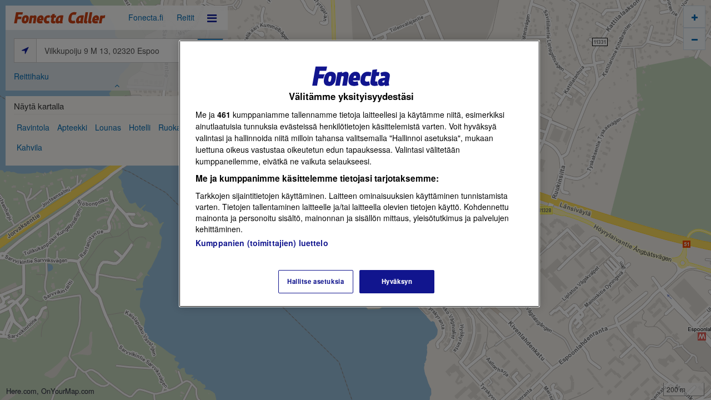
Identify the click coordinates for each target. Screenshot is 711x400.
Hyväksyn (397, 281)
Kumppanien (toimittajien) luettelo (262, 242)
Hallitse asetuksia (315, 281)
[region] (359, 173)
